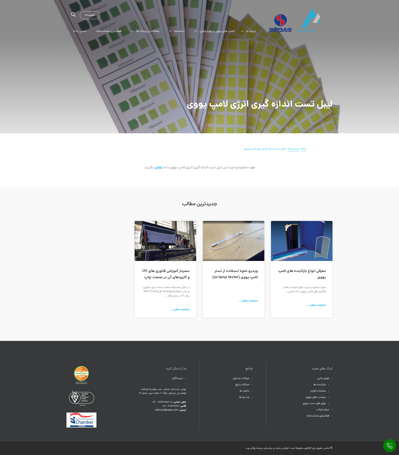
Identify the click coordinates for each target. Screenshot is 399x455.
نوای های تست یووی (314, 403)
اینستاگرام (177, 378)
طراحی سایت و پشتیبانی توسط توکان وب (267, 448)
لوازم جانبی (323, 378)
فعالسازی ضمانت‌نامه (108, 31)
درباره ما (251, 31)
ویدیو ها (244, 397)
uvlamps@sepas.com (166, 410)
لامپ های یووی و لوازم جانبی (217, 31)
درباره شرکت (322, 409)
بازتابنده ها (320, 384)
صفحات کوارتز (318, 391)
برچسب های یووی (316, 397)
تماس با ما (90, 15)
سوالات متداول (241, 378)
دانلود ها (244, 391)
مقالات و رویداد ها (147, 31)
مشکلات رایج (242, 384)
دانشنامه (179, 31)
